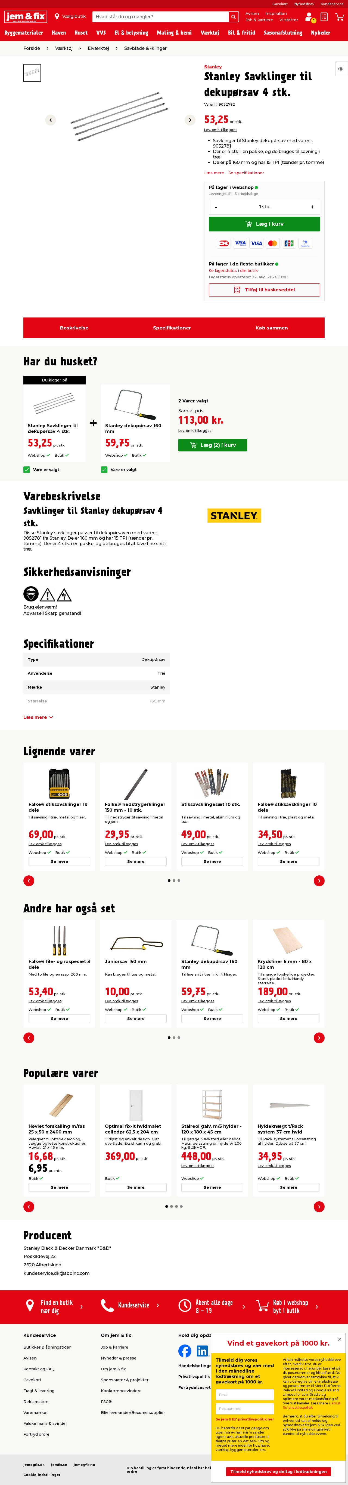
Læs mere (214, 172)
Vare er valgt (46, 470)
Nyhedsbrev (304, 4)
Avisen (252, 13)
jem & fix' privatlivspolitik (311, 1405)
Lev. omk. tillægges (220, 130)
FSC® (106, 1401)
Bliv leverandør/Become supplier (133, 1412)
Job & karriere (259, 19)
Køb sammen (272, 328)
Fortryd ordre (36, 1434)
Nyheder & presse (118, 1358)
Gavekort (280, 4)
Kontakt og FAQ (39, 1369)
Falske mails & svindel (45, 1423)
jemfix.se (59, 1464)
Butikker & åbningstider (47, 1347)
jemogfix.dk (34, 1464)
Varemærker (35, 1412)
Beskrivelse (74, 328)
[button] (169, 880)
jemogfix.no (84, 1464)
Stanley (213, 66)
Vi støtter (288, 19)
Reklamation (35, 1401)
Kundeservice (332, 4)
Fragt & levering (38, 1390)
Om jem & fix (113, 1369)
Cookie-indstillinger (42, 1475)
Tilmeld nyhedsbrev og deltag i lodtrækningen (278, 1471)
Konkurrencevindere (121, 1390)
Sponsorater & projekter (124, 1379)
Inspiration (276, 13)
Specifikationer (172, 328)
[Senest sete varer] (342, 69)
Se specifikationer (246, 172)
